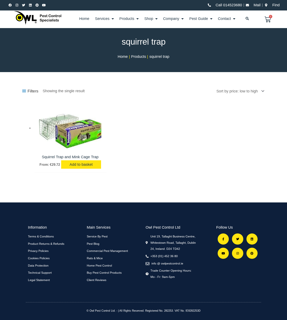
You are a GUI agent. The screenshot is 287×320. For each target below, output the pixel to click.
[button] (247, 19)
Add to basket (81, 164)
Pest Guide (198, 19)
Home (84, 19)
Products (126, 19)
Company (171, 19)
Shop (148, 19)
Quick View (70, 147)
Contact (224, 19)
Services (102, 19)
